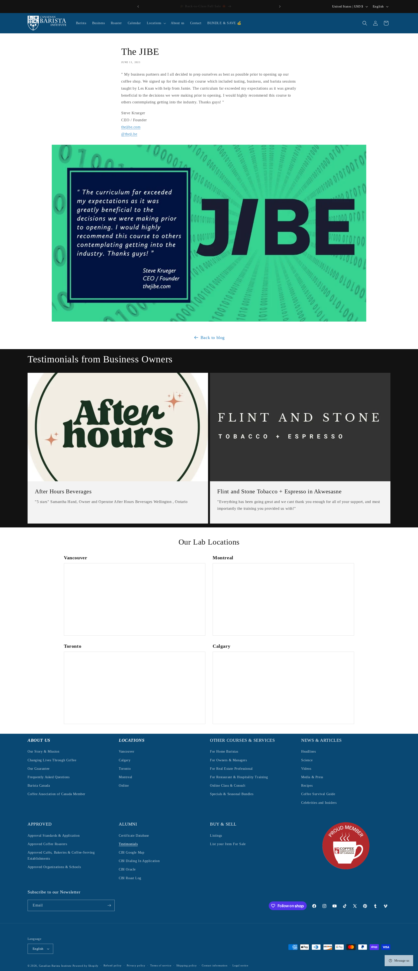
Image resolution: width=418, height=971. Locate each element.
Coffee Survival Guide (318, 794)
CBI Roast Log (130, 878)
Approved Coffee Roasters (47, 844)
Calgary (124, 760)
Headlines (308, 751)
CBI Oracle (127, 869)
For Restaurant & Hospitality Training (239, 777)
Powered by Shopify (86, 965)
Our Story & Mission (43, 751)
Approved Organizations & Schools (54, 867)
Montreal (125, 777)
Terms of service (160, 965)
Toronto (125, 768)
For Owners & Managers (228, 760)
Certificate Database (134, 835)
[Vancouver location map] (134, 599)
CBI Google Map (131, 852)
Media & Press (312, 777)
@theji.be (129, 134)
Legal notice (240, 965)
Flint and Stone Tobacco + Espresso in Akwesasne (279, 491)
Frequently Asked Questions (49, 777)
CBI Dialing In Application (139, 861)
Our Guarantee (39, 768)
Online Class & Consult (227, 785)
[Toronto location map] (134, 688)
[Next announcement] (280, 6)
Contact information (214, 965)
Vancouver (126, 751)
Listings (216, 835)
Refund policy (113, 965)
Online (124, 785)
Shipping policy (186, 965)
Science (307, 760)
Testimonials (128, 844)
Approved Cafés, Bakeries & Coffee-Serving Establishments (61, 855)
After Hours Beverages (63, 491)
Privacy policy (136, 965)
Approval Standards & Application (54, 835)
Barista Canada (39, 785)
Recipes (307, 785)
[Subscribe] (109, 905)
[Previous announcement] (138, 6)
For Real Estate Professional (231, 768)
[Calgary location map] (283, 688)
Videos (306, 768)
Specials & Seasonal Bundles (231, 794)
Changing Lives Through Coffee (52, 760)
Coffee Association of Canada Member (56, 794)
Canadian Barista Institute (55, 965)
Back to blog (213, 337)
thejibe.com (131, 127)
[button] (156, 23)
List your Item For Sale (228, 844)
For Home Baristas (224, 751)
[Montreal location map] (283, 599)
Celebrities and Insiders (318, 802)
